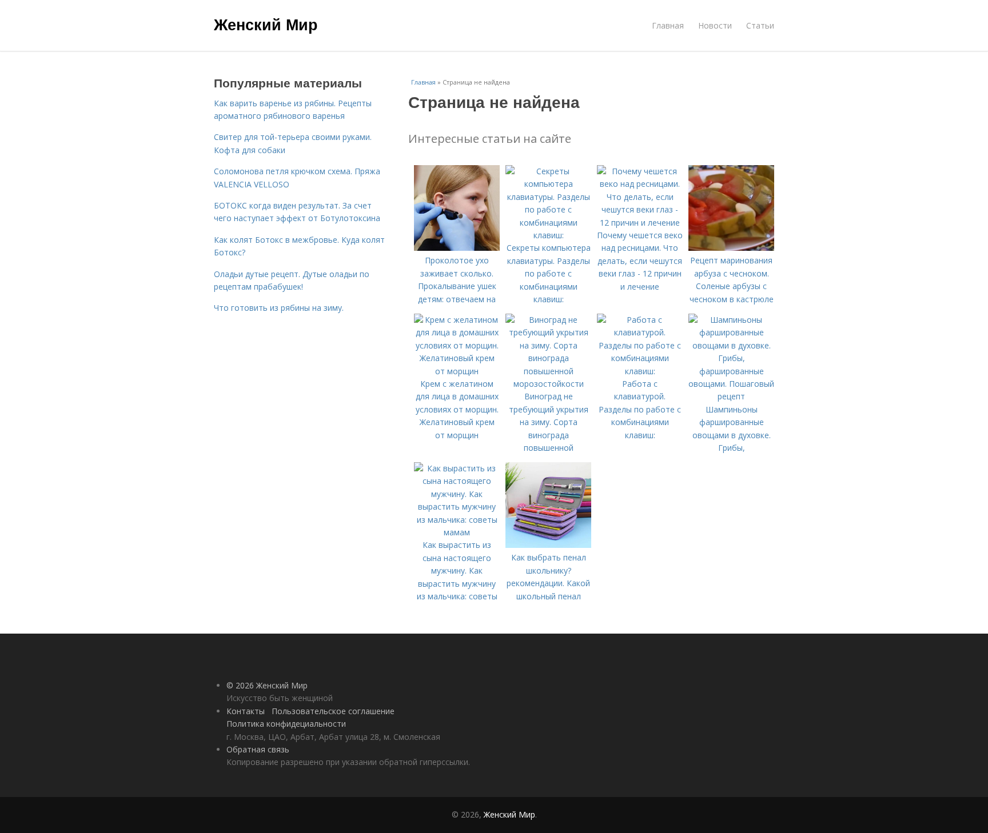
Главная (668, 25)
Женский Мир (266, 24)
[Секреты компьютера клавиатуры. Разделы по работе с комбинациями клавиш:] (548, 235)
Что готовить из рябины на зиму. (279, 307)
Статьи (760, 25)
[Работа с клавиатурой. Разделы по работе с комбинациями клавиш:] (640, 371)
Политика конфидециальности (286, 723)
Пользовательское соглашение (333, 711)
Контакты (245, 711)
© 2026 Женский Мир (267, 685)
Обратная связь (257, 749)
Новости (715, 25)
